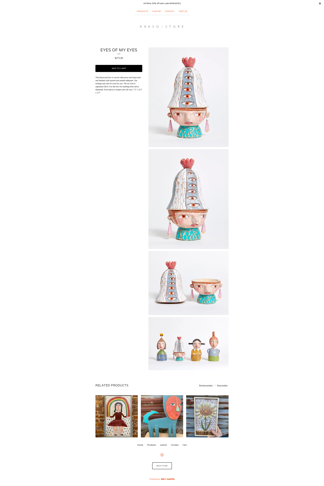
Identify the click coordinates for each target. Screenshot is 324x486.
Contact (170, 11)
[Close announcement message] (320, 4)
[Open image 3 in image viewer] (188, 283)
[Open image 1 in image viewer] (188, 97)
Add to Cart (119, 68)
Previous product (206, 385)
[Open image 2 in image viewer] (188, 199)
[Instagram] (162, 455)
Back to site (162, 466)
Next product (222, 385)
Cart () (183, 11)
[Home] (162, 26)
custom (156, 11)
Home (140, 445)
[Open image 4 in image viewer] (188, 343)
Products (142, 11)
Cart (185, 445)
